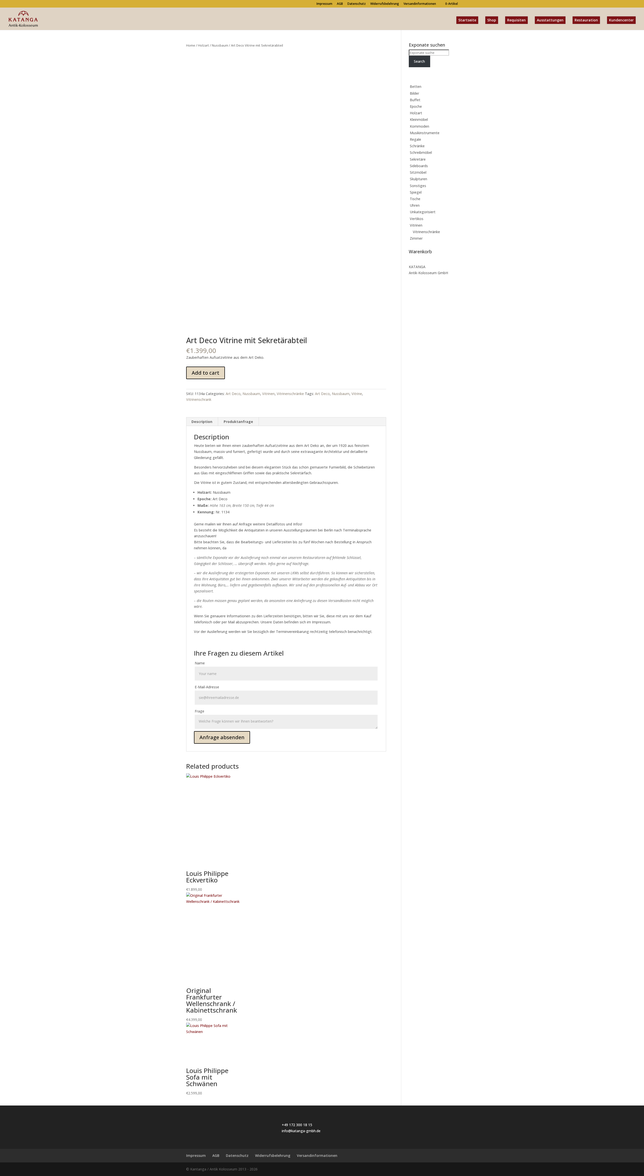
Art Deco (233, 393)
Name (200, 663)
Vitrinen (268, 393)
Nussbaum (220, 45)
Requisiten (516, 20)
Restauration (586, 20)
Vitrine (356, 393)
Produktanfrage (238, 421)
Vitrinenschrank (198, 399)
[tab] (202, 421)
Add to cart (205, 372)
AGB (340, 4)
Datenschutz (356, 4)
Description (201, 421)
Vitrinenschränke (290, 393)
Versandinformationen (420, 4)
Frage (199, 711)
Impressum (324, 4)
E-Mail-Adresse (207, 687)
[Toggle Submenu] (449, 86)
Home (190, 45)
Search (419, 61)
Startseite (467, 20)
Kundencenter (621, 20)
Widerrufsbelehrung (384, 4)
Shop (491, 20)
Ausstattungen (550, 20)
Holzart (203, 45)
